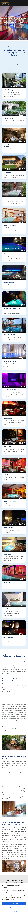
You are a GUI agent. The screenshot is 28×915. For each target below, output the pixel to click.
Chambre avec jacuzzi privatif (12, 44)
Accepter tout (14, 903)
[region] (14, 899)
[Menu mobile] (25, 3)
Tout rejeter (14, 911)
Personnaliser (14, 907)
